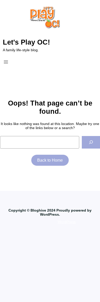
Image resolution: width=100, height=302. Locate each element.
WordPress (67, 222)
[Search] (91, 142)
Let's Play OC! (26, 42)
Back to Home (50, 160)
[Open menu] (6, 62)
